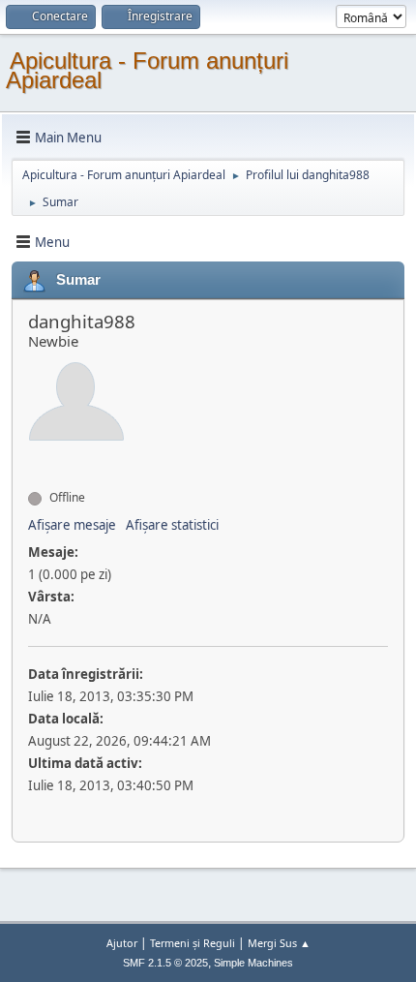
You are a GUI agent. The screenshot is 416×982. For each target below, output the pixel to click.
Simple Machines (253, 962)
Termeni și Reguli (192, 943)
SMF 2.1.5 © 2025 (165, 962)
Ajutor (121, 943)
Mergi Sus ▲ (279, 943)
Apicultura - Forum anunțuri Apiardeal (147, 70)
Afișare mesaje (72, 525)
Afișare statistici (172, 525)
